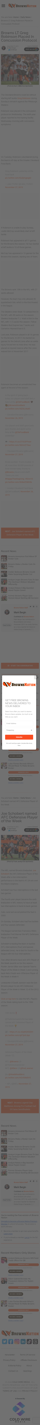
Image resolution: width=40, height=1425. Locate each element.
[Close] (36, 677)
